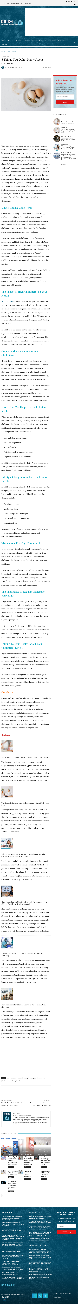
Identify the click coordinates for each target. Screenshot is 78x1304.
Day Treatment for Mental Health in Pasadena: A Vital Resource (23, 1006)
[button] (74, 42)
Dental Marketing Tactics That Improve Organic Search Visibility (13, 1278)
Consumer (15, 51)
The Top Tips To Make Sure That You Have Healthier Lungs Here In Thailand (13, 1160)
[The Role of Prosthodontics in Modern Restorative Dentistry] (7, 944)
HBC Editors (10, 67)
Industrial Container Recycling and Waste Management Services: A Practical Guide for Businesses (13, 1244)
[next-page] (6, 1195)
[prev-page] (2, 1195)
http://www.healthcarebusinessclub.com (22, 1115)
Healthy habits (6, 1081)
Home (3, 51)
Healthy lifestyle (16, 1081)
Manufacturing (66, 136)
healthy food (41, 1078)
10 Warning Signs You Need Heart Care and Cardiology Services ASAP (28, 1160)
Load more (64, 164)
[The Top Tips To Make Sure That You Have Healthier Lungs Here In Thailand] (3, 1157)
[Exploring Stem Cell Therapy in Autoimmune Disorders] (36, 1172)
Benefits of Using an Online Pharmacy (9, 1153)
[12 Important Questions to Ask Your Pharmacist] (20, 1172)
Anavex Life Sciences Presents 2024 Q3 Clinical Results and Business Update (40, 1263)
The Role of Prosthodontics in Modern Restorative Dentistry (22, 954)
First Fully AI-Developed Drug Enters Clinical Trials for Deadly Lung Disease (40, 1270)
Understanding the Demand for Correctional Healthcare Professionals (12, 1218)
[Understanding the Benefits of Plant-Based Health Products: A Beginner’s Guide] (42, 1146)
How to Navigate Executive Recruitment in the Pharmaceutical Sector (11, 1263)
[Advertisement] (51, 22)
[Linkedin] (69, 1)
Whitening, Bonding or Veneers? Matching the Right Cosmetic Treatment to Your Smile (23, 855)
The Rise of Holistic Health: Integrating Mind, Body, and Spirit (25, 804)
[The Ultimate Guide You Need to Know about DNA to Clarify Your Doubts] (3, 1182)
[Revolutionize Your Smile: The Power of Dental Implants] (26, 1146)
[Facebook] (66, 1)
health (20, 1078)
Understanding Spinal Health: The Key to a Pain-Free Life (25, 757)
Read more (42, 780)
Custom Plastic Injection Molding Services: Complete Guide (68, 139)
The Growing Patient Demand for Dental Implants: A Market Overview (13, 1257)
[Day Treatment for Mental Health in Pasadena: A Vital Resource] (7, 995)
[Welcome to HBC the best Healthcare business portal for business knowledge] (12, 22)
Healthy (26, 1078)
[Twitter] (74, 1)
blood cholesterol (11, 1078)
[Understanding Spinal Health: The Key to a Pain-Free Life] (7, 747)
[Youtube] (74, 4)
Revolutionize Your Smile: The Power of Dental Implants (26, 1153)
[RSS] (71, 1)
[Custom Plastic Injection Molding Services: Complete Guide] (56, 138)
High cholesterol (8, 301)
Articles (8, 51)
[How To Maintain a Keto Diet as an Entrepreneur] (3, 1172)
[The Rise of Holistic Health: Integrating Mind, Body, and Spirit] (7, 793)
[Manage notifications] (4, 1299)
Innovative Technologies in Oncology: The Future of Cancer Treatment (13, 1224)
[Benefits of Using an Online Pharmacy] (9, 1146)
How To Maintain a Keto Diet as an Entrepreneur (13, 1173)
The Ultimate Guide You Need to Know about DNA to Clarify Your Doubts (12, 1185)
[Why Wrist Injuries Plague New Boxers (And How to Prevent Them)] (36, 1157)
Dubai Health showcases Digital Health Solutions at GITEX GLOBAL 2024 (40, 1257)
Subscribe (65, 102)
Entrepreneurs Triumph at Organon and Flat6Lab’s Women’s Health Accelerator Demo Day (40, 1251)
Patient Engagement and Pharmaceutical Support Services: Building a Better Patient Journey (13, 1230)
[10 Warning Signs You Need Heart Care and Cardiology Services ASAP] (20, 1157)
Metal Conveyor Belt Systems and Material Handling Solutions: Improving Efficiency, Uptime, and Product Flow (68, 157)
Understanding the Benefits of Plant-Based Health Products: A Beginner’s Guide (42, 1153)
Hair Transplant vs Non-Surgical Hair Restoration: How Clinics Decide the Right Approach (24, 903)
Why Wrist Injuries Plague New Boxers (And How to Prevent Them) (45, 1160)
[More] (44, 73)
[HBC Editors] (3, 67)
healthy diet (33, 1078)
